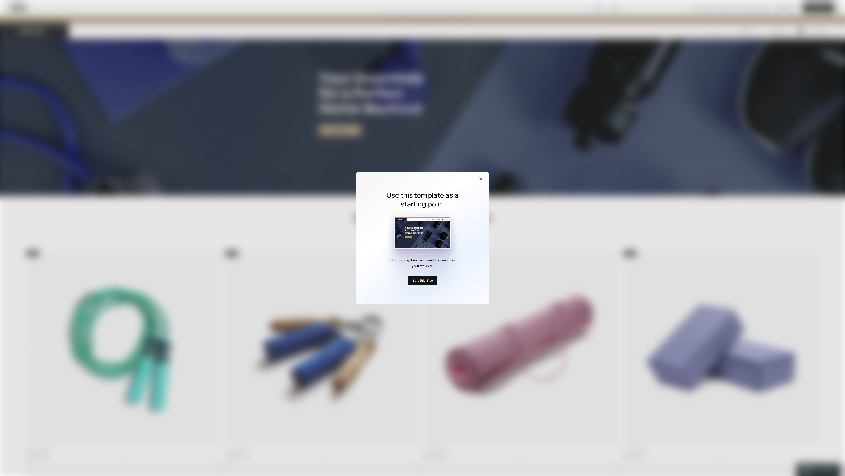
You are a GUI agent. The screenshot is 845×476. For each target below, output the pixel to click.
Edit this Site (422, 280)
